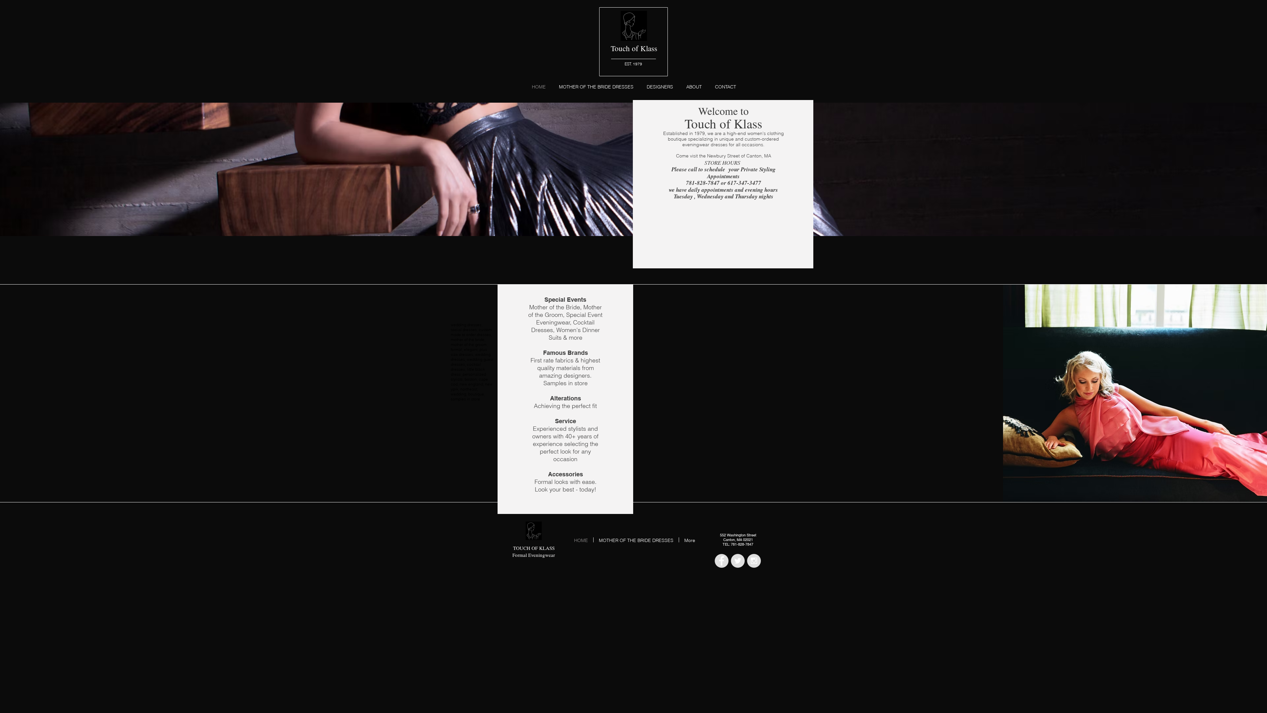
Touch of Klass (634, 48)
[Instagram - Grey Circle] (754, 561)
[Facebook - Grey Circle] (722, 561)
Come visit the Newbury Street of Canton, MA (723, 156)
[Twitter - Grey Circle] (738, 561)
